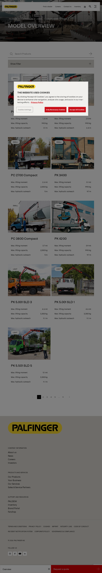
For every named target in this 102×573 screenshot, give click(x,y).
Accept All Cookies (77, 110)
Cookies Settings (24, 110)
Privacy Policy (37, 102)
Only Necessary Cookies (55, 110)
